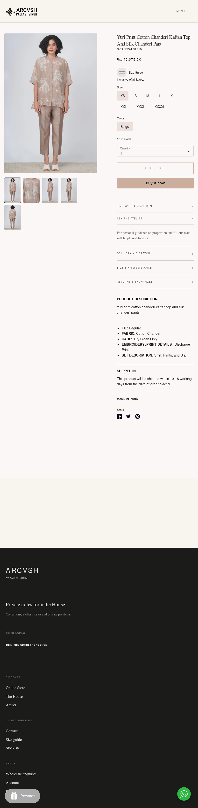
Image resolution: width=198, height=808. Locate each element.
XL (172, 95)
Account (12, 782)
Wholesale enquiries (21, 773)
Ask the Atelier (155, 218)
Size (120, 87)
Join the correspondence (26, 644)
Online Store (15, 687)
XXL (123, 106)
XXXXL (160, 106)
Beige (124, 126)
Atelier (11, 704)
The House (14, 696)
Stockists (12, 747)
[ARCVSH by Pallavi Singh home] (21, 11)
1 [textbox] (121, 153)
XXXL (140, 106)
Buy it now (155, 183)
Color (120, 118)
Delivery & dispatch (155, 253)
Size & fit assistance (155, 267)
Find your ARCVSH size (155, 206)
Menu (181, 11)
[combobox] (155, 150)
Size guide (14, 739)
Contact (12, 730)
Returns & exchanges (155, 282)
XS (122, 95)
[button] (131, 73)
